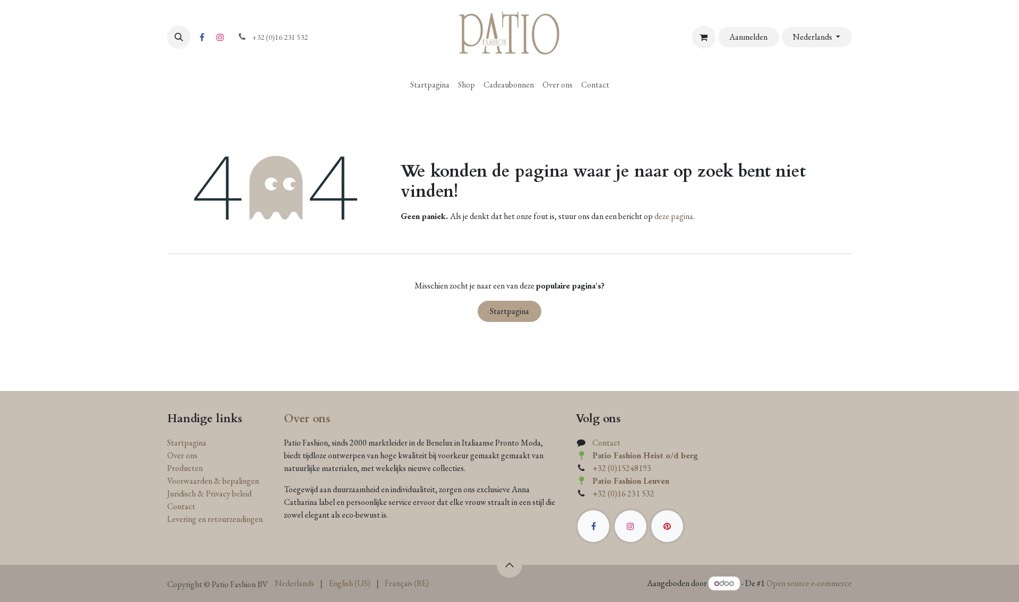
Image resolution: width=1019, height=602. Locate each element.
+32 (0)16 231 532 (623, 493)
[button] (179, 37)
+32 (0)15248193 (621, 468)
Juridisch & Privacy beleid (209, 493)
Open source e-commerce (809, 583)
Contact (181, 506)
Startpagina (509, 311)
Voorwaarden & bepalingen (213, 480)
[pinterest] (667, 526)
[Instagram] (220, 37)
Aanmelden (748, 36)
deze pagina (673, 216)
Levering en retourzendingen (215, 519)
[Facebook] (201, 37)
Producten (185, 468)
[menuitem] (430, 84)
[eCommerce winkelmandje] (703, 37)
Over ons (182, 455)
